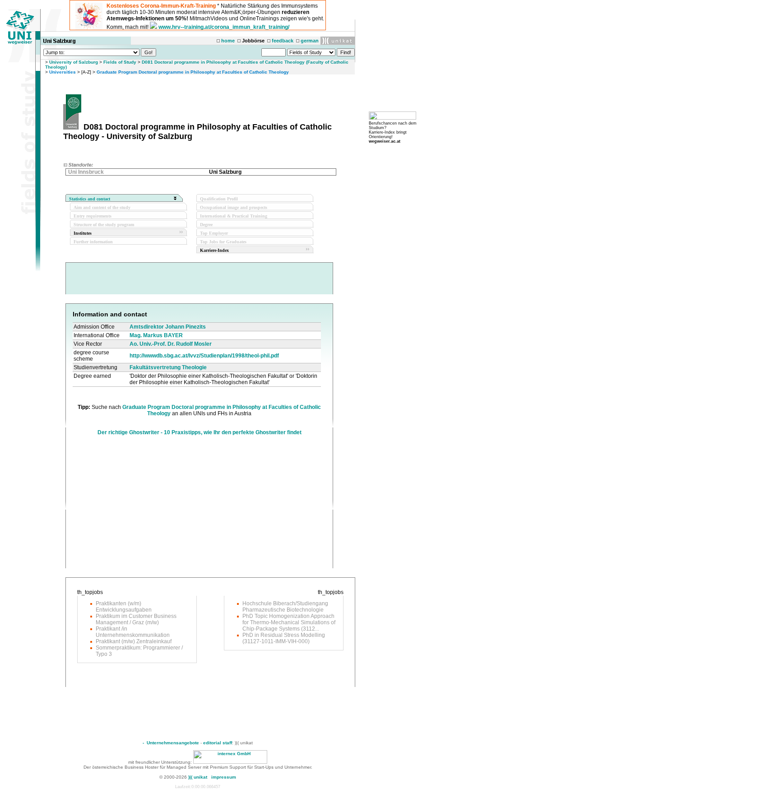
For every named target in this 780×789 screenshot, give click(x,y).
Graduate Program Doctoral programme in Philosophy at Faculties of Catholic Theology (193, 72)
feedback (282, 40)
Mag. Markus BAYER (156, 335)
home (228, 40)
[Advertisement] (148, 505)
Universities (62, 72)
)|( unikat (197, 777)
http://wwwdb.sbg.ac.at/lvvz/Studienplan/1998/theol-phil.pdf (204, 356)
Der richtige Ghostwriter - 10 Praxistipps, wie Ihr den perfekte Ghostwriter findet (200, 432)
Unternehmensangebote (173, 742)
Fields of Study (119, 62)
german (310, 40)
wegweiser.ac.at (384, 141)
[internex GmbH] (230, 762)
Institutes (83, 233)
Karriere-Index (214, 250)
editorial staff (217, 742)
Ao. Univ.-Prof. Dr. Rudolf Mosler (171, 344)
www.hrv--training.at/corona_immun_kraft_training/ (223, 27)
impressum (223, 777)
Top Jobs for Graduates (223, 241)
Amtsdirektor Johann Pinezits (168, 327)
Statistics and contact (89, 198)
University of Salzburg (73, 62)
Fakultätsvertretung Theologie (168, 367)
